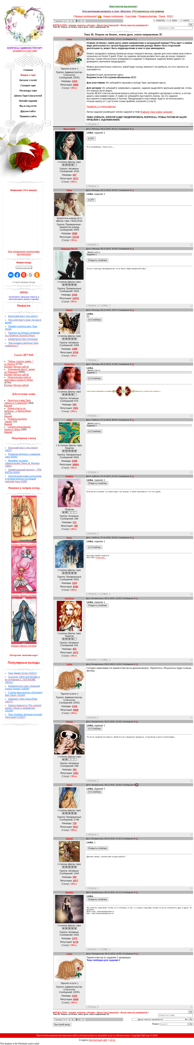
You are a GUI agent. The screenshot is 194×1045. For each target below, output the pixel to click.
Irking (69, 785)
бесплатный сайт (98, 1040)
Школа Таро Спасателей (107, 25)
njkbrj (69, 420)
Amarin (69, 310)
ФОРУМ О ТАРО (60, 25)
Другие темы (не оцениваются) (133, 25)
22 (133, 476)
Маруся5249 (69, 129)
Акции (8, 405)
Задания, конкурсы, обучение (82, 25)
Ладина (69, 722)
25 (137, 664)
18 (133, 249)
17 (133, 190)
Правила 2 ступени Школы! (101, 106)
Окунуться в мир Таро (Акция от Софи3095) (17, 401)
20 (133, 364)
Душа (69, 538)
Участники (130, 16)
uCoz (112, 1040)
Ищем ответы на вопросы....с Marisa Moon (17, 409)
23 (133, 538)
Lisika (69, 39)
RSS (169, 16)
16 (133, 129)
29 (137, 892)
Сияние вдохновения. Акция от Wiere (17, 428)
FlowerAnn (69, 364)
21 (133, 420)
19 (133, 310)
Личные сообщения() (86, 16)
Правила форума (147, 16)
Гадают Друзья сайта (16, 366)
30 (137, 954)
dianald (69, 839)
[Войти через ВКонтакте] (11, 275)
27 (137, 785)
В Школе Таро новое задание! (157, 112)
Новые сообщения (113, 16)
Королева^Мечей (69, 249)
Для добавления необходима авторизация (24, 253)
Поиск (162, 16)
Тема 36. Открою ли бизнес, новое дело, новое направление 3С (81, 27)
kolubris (69, 476)
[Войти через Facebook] (17, 275)
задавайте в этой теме (25, 50)
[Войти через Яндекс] (24, 275)
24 (137, 598)
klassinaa (69, 598)
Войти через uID (24, 267)
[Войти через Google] (30, 275)
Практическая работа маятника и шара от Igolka (18, 378)
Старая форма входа (23, 282)
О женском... (100, 557)
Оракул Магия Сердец (24, 545)
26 (137, 722)
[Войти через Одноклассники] (37, 275)
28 (137, 839)
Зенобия (69, 892)
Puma (69, 190)
